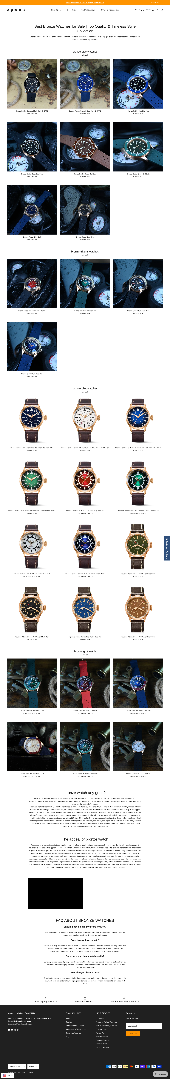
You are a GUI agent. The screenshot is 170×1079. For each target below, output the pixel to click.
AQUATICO (16, 1072)
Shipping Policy (101, 1029)
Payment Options (102, 1040)
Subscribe (133, 1033)
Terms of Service (102, 1047)
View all (85, 55)
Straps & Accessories (110, 10)
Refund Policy (101, 1033)
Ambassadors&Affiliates (75, 1026)
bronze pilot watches (85, 388)
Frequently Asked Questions (106, 1022)
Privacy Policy (101, 1044)
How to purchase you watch (106, 1026)
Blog (67, 1036)
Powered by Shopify (27, 1072)
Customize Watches (73, 1033)
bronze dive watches (85, 51)
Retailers (69, 1022)
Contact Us (100, 1018)
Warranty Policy (102, 1036)
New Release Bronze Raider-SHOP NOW (85, 3)
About (68, 1018)
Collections (71, 10)
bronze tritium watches (85, 251)
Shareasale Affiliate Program (76, 1029)
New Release (56, 10)
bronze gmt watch (85, 651)
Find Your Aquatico (89, 10)
